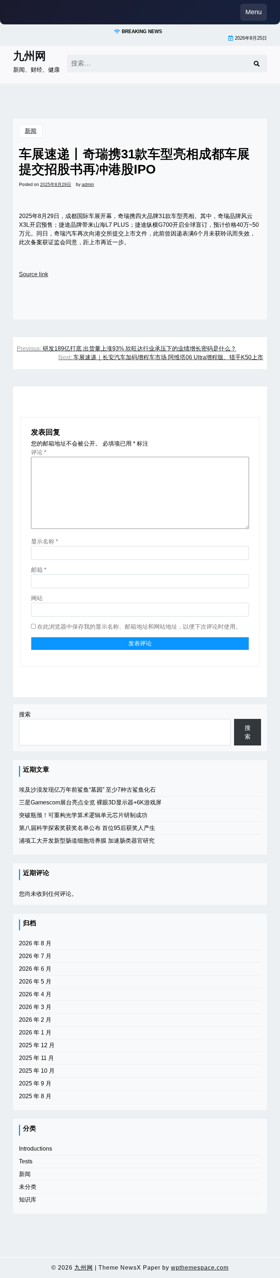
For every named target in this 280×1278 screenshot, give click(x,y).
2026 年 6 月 (35, 969)
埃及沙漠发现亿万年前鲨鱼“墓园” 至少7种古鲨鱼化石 (87, 790)
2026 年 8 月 (35, 943)
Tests (25, 1161)
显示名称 (44, 541)
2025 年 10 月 (37, 1071)
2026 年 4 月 (35, 994)
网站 (37, 598)
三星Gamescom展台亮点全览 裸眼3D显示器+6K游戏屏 (90, 802)
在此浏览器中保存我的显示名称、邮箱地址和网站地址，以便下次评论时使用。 (139, 627)
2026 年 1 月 (35, 1032)
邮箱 (38, 570)
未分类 (27, 1187)
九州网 (29, 56)
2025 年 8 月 (35, 1096)
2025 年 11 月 (36, 1058)
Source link (33, 274)
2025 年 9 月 (35, 1083)
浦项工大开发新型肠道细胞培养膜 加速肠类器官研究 (87, 841)
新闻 (30, 131)
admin (88, 184)
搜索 (25, 714)
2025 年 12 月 (37, 1045)
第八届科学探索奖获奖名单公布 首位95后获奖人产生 (87, 828)
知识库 (27, 1199)
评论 (38, 452)
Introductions (35, 1149)
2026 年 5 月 (35, 981)
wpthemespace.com (200, 1268)
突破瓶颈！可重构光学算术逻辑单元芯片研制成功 (83, 815)
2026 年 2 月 (35, 1020)
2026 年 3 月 (35, 1007)
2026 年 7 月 (35, 956)
